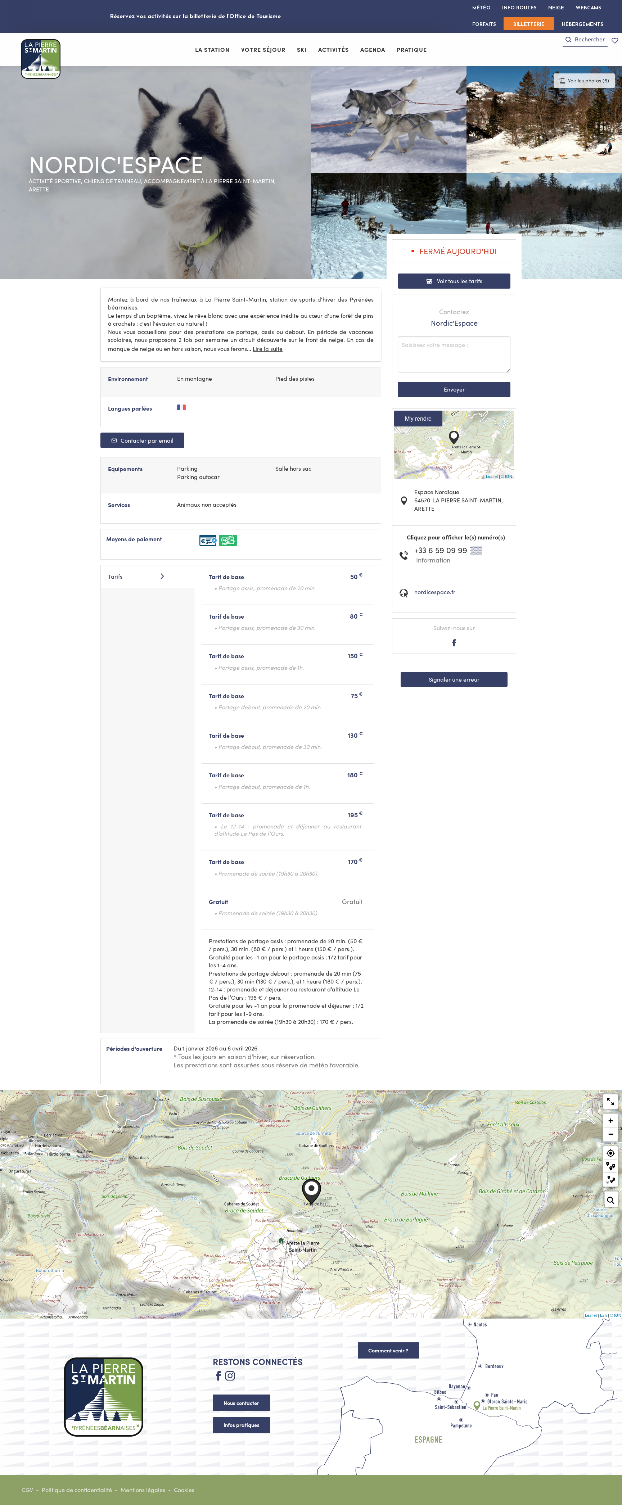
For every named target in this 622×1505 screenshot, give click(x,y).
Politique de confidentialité (77, 1489)
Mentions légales (143, 1489)
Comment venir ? (388, 1350)
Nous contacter (241, 1402)
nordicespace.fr (434, 592)
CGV (27, 1489)
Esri (603, 1315)
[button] (585, 39)
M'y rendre (418, 418)
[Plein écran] (610, 1101)
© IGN (506, 476)
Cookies (184, 1489)
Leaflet (492, 476)
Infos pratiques (242, 1424)
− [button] (610, 1134)
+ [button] (610, 1120)
